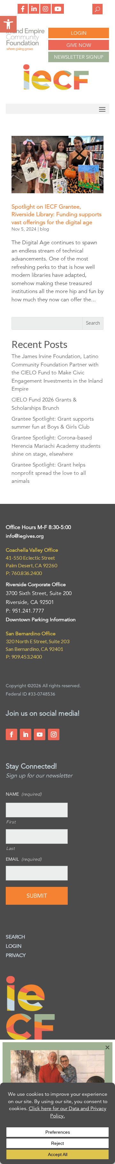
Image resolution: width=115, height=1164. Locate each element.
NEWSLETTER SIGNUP (78, 57)
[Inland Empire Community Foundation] (56, 88)
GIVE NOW (78, 45)
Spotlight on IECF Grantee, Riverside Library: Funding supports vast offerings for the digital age (57, 214)
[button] (8, 24)
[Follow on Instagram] (53, 734)
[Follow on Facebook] (11, 734)
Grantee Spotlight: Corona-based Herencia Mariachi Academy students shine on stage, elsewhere (56, 445)
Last (10, 848)
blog (44, 229)
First (11, 822)
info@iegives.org (25, 536)
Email (24, 859)
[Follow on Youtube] (39, 734)
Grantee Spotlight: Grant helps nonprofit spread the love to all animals (49, 472)
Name (24, 794)
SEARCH (15, 937)
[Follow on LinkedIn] (25, 734)
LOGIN (79, 33)
